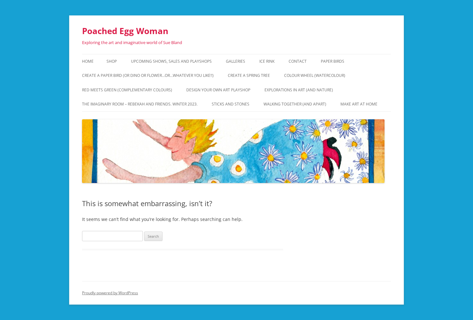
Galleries (235, 61)
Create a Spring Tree (249, 75)
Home (88, 61)
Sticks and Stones (230, 104)
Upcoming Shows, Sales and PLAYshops (171, 61)
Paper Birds (332, 61)
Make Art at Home (358, 104)
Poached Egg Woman (125, 31)
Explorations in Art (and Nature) (298, 90)
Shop (112, 61)
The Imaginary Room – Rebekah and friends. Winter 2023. (140, 104)
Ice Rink (266, 61)
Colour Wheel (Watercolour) (314, 75)
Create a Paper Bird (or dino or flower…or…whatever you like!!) (148, 75)
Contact (298, 61)
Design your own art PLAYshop (218, 90)
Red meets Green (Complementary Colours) (127, 90)
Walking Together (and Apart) (295, 104)
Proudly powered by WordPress (110, 293)
